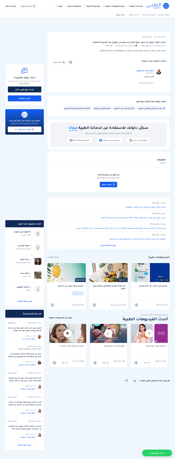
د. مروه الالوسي (24, 245)
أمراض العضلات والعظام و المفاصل (29, 349)
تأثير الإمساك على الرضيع (124, 108)
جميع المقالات (53, 257)
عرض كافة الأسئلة (108, 245)
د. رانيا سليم (25, 259)
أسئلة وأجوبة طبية (149, 15)
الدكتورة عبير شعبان (22, 231)
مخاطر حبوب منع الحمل (155, 346)
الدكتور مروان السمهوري (145, 70)
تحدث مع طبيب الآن (24, 89)
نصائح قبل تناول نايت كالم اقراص (153, 285)
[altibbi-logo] (158, 6)
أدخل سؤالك (25, 98)
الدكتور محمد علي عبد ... (28, 339)
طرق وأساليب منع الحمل (114, 346)
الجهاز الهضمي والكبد (23, 262)
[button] (135, 6)
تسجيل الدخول (10, 6)
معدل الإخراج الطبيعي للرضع (150, 108)
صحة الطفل (11, 323)
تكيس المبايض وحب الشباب (72, 346)
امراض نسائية (134, 15)
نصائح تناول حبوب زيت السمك (70, 285)
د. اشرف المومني (23, 286)
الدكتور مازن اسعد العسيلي (27, 365)
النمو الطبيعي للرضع (102, 108)
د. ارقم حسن (25, 273)
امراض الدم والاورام (24, 249)
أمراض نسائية (12, 373)
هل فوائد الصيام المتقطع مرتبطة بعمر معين (109, 287)
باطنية (28, 290)
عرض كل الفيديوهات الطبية (60, 318)
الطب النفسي (26, 235)
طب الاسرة (27, 276)
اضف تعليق (107, 184)
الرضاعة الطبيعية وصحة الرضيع (77, 108)
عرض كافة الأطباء (24, 301)
